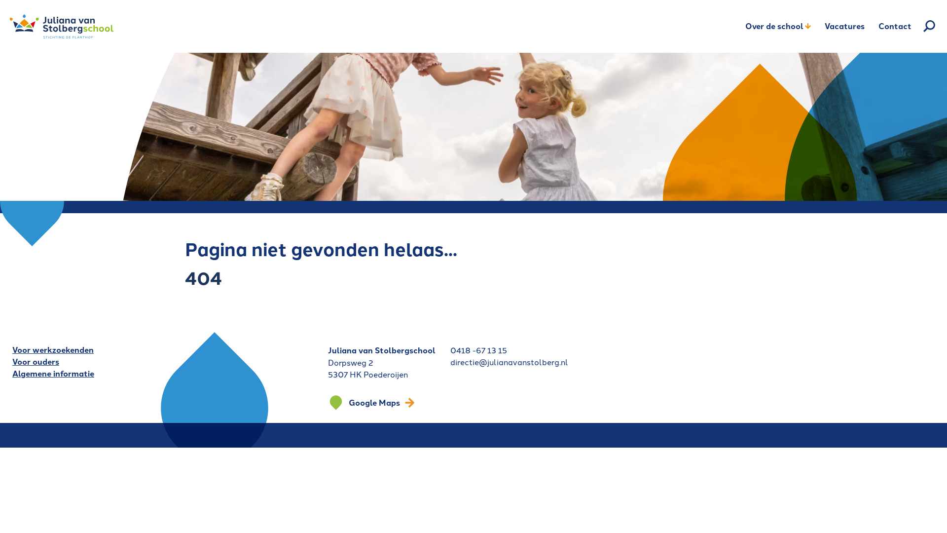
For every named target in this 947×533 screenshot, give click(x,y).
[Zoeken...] (929, 26)
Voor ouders (35, 361)
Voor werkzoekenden (53, 349)
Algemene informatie (53, 373)
